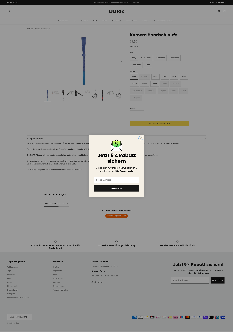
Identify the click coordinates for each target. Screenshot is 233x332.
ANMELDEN (116, 188)
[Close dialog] (141, 138)
